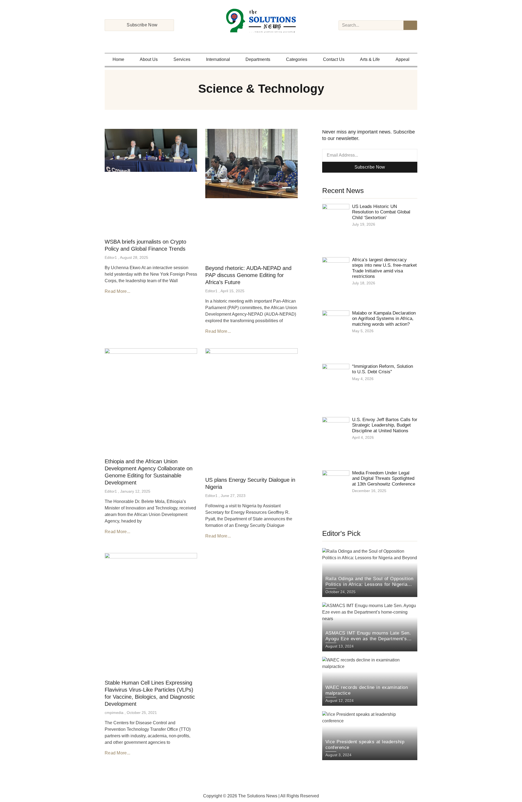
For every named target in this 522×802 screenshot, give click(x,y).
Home (118, 59)
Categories (296, 59)
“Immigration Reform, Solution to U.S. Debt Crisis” (382, 369)
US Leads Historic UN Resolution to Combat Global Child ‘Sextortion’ (381, 212)
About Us (149, 59)
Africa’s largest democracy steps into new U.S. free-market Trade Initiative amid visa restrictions (384, 268)
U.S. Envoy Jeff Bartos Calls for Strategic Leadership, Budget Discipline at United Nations (384, 425)
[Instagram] (253, 39)
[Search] (410, 25)
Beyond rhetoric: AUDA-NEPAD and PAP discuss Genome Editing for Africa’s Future (248, 275)
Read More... (117, 291)
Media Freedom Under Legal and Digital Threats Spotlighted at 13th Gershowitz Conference (383, 478)
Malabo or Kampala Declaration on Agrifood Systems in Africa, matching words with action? (384, 318)
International (218, 59)
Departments (258, 59)
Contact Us (333, 59)
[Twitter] (261, 39)
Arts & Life (370, 59)
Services (181, 59)
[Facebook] (246, 39)
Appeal (402, 59)
